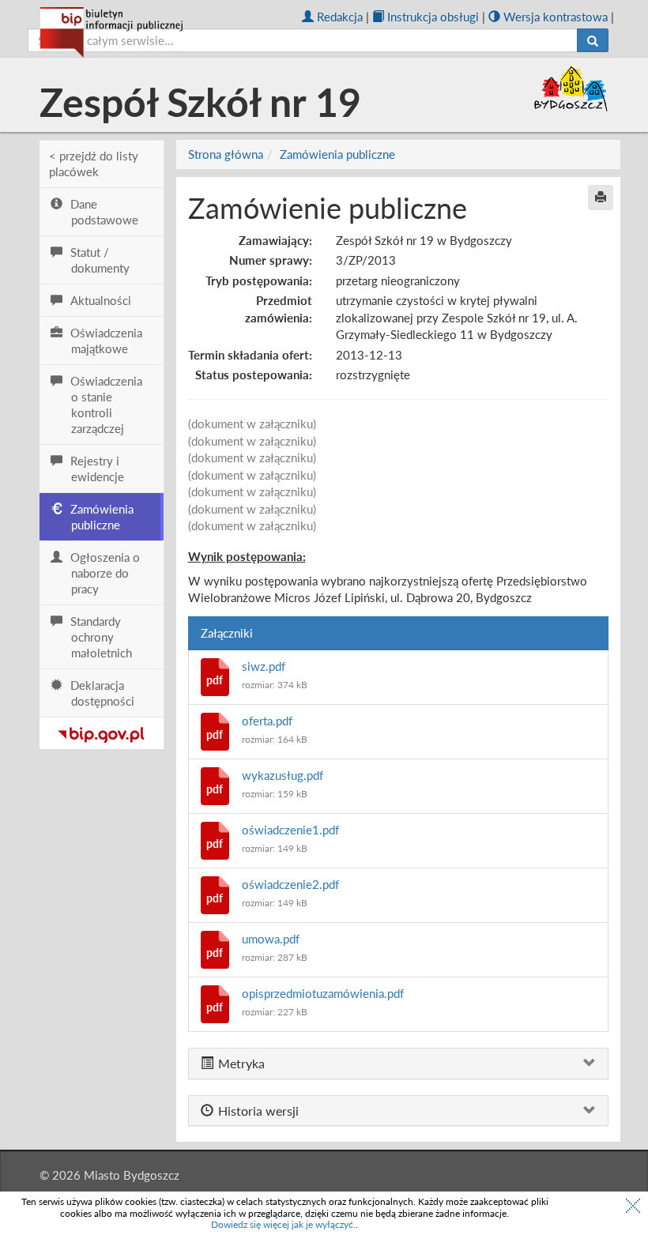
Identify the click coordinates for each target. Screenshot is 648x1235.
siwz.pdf (263, 666)
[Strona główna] (111, 32)
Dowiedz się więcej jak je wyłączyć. (283, 1224)
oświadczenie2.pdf (290, 884)
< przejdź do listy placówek (93, 164)
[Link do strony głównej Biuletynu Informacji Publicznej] (101, 732)
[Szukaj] (592, 40)
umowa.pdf (271, 939)
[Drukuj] (600, 197)
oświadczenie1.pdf (290, 830)
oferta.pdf (267, 721)
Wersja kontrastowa (555, 16)
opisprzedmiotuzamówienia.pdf (323, 993)
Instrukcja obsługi (433, 16)
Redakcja (340, 16)
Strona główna (225, 154)
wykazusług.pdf (282, 775)
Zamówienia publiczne (337, 154)
